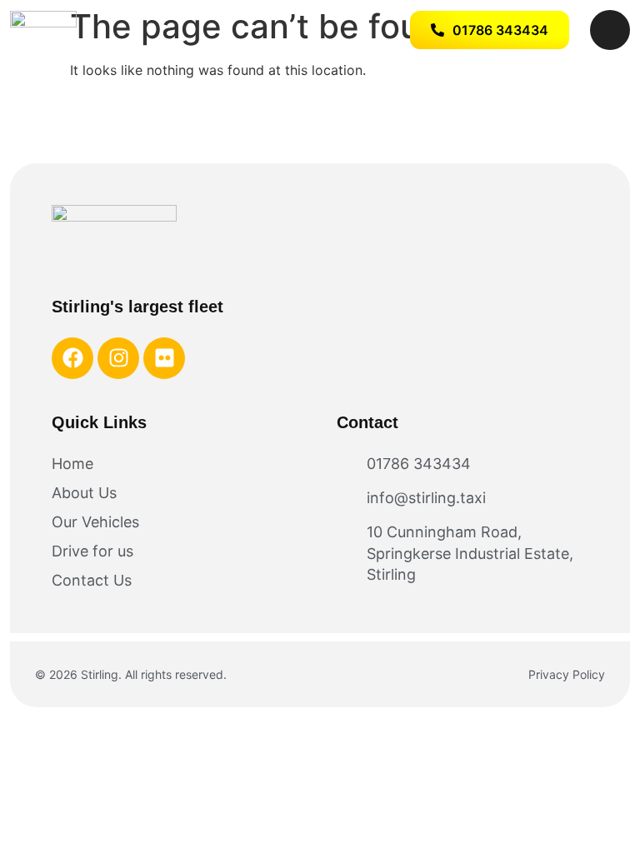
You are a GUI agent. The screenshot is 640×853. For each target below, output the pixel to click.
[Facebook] (72, 358)
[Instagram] (118, 358)
